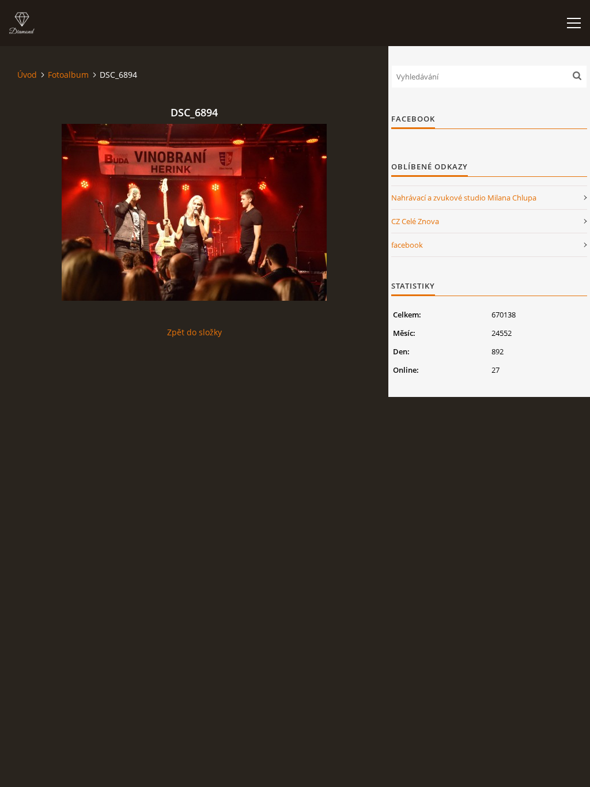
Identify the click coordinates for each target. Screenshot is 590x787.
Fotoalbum (68, 74)
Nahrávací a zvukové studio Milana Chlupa (463, 197)
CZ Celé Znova (415, 221)
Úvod (27, 74)
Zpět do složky (194, 332)
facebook (407, 245)
